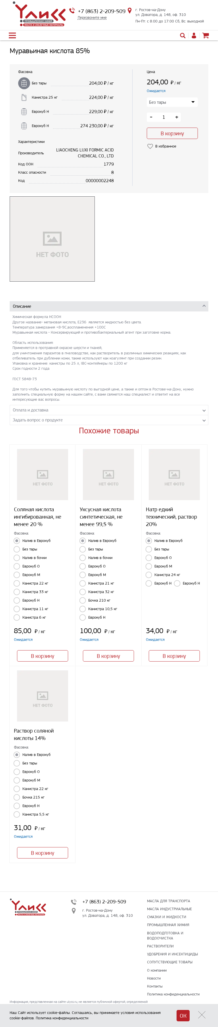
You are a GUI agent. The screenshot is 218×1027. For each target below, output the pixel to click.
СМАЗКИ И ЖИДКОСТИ (166, 917)
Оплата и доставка (30, 410)
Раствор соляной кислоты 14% (34, 734)
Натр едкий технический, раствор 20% (171, 516)
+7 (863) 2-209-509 (101, 11)
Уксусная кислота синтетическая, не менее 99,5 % (101, 516)
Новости (154, 978)
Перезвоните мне (92, 17)
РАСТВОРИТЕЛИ (160, 946)
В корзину (172, 133)
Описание (22, 306)
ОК (183, 1016)
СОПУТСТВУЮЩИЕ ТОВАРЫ (169, 962)
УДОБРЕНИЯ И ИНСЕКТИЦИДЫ (172, 954)
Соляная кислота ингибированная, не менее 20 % (37, 516)
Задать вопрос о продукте (38, 419)
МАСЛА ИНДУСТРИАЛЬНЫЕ (169, 909)
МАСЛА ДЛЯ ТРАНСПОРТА (168, 901)
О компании (157, 970)
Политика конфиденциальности (173, 994)
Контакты (155, 986)
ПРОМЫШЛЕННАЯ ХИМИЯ (168, 925)
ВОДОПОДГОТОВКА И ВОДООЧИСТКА (165, 935)
